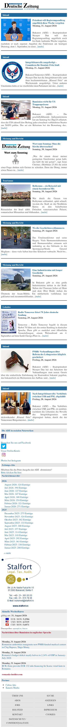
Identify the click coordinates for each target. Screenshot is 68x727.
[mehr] (40, 46)
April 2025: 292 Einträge (16, 538)
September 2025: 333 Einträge (19, 522)
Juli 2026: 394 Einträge (16, 487)
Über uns (17, 695)
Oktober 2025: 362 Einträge (18, 519)
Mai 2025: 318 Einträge (16, 535)
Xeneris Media (12, 687)
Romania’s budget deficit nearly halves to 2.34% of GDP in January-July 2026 (34, 656)
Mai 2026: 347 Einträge (16, 494)
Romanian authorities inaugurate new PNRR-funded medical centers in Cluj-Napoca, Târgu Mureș (34, 646)
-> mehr (7, 553)
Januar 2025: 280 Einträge (17, 547)
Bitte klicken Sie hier (11, 472)
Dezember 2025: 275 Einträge (19, 513)
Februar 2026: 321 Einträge (18, 503)
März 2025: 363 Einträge (16, 541)
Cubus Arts (11, 684)
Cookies (50, 714)
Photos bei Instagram (11, 460)
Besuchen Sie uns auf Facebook (16, 442)
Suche (50, 695)
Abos (17, 700)
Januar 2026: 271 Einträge (17, 506)
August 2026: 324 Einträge (17, 484)
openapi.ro (17, 628)
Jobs (17, 705)
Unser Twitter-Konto (10, 450)
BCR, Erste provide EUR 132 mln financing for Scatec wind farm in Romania (33, 667)
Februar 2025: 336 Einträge (18, 544)
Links (50, 705)
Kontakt (17, 714)
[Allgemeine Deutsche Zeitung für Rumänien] (25, 6)
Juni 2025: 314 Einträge (16, 532)
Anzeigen (50, 700)
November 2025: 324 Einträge (19, 516)
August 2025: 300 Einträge (17, 525)
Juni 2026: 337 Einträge (16, 490)
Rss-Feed (17, 709)
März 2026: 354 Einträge (16, 500)
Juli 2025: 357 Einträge (16, 529)
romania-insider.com (12, 674)
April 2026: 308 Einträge (16, 497)
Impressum (50, 709)
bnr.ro (24, 628)
